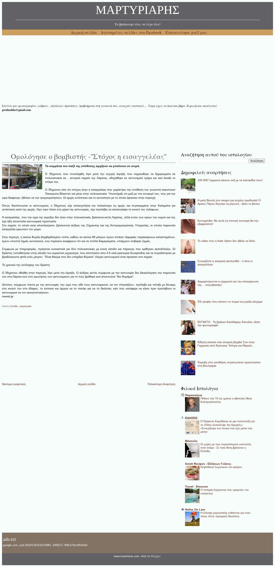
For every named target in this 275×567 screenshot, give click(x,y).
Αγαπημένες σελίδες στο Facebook (132, 32)
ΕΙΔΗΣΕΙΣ (191, 418)
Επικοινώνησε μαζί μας (186, 32)
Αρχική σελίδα (84, 32)
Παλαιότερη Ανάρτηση (161, 384)
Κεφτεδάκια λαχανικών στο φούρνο (221, 467)
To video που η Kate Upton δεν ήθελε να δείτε (226, 240)
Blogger (155, 556)
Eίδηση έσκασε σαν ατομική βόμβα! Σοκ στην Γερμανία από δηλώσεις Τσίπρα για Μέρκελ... (226, 343)
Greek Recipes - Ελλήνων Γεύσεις (208, 463)
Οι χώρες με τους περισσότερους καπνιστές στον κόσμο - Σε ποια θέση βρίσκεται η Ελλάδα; (226, 448)
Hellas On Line (195, 509)
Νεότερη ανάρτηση (14, 384)
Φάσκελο (191, 441)
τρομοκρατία (25, 306)
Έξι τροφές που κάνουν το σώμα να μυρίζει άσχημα (229, 301)
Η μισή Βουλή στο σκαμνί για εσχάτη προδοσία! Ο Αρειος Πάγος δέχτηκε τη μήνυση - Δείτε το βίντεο (229, 202)
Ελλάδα (14, 306)
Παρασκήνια (193, 395)
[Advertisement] (123, 69)
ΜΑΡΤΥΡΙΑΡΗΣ (137, 11)
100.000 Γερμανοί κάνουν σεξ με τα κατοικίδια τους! (230, 180)
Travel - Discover (196, 486)
